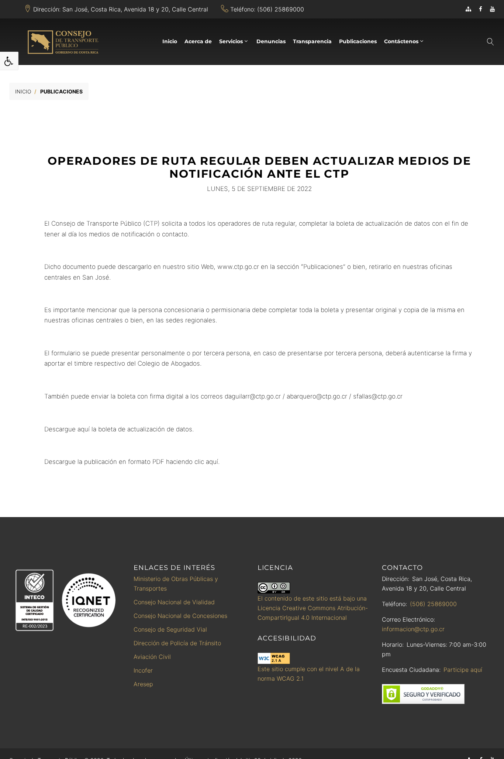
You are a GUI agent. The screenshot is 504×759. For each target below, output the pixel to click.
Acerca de (198, 41)
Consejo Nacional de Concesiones (180, 615)
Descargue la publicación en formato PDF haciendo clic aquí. (132, 461)
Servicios (231, 41)
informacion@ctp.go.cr (413, 629)
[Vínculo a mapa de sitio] (468, 9)
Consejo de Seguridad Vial (170, 629)
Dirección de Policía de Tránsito (177, 643)
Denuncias (271, 41)
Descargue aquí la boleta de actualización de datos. (119, 429)
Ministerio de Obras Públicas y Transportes (176, 583)
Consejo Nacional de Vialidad (174, 602)
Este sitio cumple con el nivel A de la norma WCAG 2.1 (309, 673)
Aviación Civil (152, 656)
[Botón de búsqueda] (490, 42)
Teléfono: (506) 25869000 (267, 9)
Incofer (143, 670)
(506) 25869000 (433, 604)
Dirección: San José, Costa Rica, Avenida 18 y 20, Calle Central (120, 9)
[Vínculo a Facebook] (480, 9)
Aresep (143, 684)
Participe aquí (462, 669)
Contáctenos (401, 41)
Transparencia (312, 41)
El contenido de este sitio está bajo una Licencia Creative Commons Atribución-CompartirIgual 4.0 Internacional (313, 608)
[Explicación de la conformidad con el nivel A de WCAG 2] (274, 658)
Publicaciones (358, 41)
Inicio (169, 41)
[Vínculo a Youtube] (492, 9)
